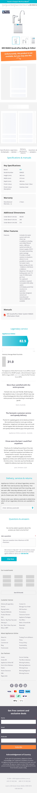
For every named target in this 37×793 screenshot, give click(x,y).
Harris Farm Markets (7, 665)
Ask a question (6, 536)
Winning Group (23, 668)
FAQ (2, 617)
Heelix (3, 668)
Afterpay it (4, 622)
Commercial (4, 642)
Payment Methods (6, 612)
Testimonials (4, 648)
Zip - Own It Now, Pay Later (8, 625)
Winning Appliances (24, 665)
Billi (21, 169)
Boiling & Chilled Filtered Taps (22, 5)
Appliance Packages (25, 617)
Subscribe (18, 747)
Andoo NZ (4, 660)
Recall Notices (23, 648)
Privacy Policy (23, 642)
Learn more (17, 375)
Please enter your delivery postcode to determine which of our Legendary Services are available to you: (18, 501)
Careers (3, 640)
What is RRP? (4, 628)
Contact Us (22, 604)
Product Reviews (5, 614)
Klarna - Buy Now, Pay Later (9, 620)
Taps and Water (9, 5)
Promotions (22, 612)
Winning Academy (24, 662)
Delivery (3, 604)
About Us (3, 637)
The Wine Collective (24, 660)
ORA (2, 673)
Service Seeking (23, 657)
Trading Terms (23, 637)
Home (3, 5)
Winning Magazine (24, 670)
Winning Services (24, 673)
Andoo (3, 657)
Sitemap (21, 628)
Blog (2, 645)
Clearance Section (24, 614)
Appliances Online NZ (7, 662)
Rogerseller (4, 676)
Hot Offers (22, 620)
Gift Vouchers (23, 609)
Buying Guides (5, 609)
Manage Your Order (25, 606)
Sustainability (23, 645)
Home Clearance (6, 670)
